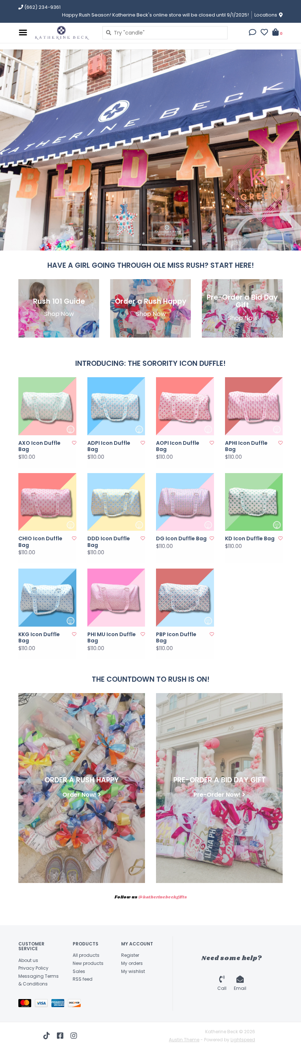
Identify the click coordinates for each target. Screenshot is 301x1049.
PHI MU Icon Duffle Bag (111, 637)
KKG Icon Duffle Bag (39, 637)
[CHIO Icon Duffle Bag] (47, 502)
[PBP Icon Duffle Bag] (185, 598)
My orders (132, 963)
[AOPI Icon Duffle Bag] (185, 406)
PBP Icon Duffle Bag (176, 637)
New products (88, 963)
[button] (252, 33)
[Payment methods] (26, 1004)
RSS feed (83, 979)
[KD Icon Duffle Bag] (254, 502)
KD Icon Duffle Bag (250, 539)
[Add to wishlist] (74, 443)
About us (28, 960)
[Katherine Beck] (63, 33)
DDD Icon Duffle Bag (108, 542)
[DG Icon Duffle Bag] (185, 502)
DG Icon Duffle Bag (181, 539)
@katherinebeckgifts (162, 897)
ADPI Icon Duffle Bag (108, 446)
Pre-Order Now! (216, 794)
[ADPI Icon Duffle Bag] (116, 406)
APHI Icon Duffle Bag (246, 446)
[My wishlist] (264, 33)
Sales (79, 971)
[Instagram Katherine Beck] (74, 1035)
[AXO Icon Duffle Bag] (47, 406)
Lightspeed (243, 1040)
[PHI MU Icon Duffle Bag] (116, 598)
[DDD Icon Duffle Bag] (116, 502)
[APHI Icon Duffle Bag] (254, 406)
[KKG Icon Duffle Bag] (47, 598)
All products (86, 955)
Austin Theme (184, 1040)
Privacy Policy (33, 968)
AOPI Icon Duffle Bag (177, 446)
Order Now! (79, 794)
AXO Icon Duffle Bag (39, 446)
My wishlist (133, 971)
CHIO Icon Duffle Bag (40, 542)
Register (130, 955)
